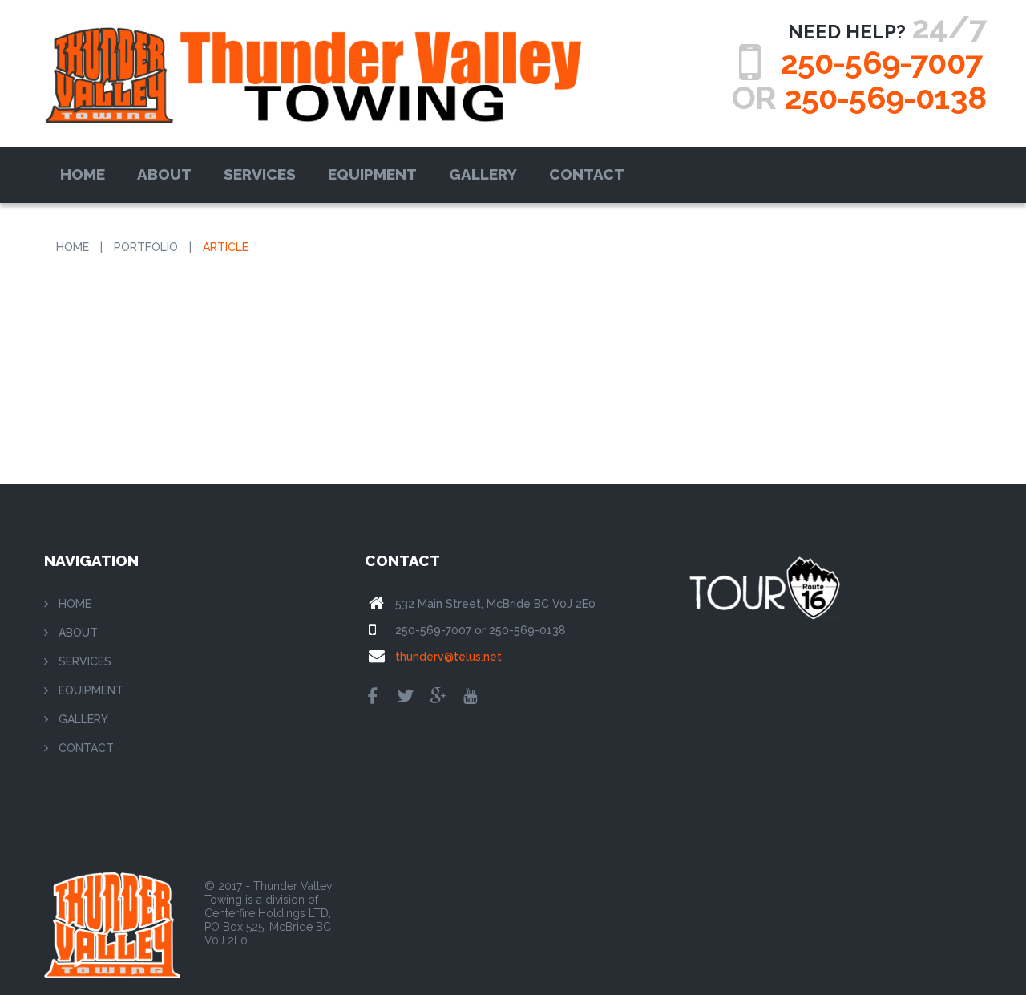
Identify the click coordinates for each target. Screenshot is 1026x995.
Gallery (483, 174)
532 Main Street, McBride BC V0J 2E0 (495, 603)
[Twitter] (406, 697)
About (164, 174)
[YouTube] (470, 697)
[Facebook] (373, 697)
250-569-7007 (881, 62)
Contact (586, 174)
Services (260, 174)
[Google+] (438, 697)
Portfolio (146, 247)
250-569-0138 (885, 97)
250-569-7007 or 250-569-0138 (480, 630)
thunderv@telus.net (448, 656)
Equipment (372, 174)
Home (82, 174)
